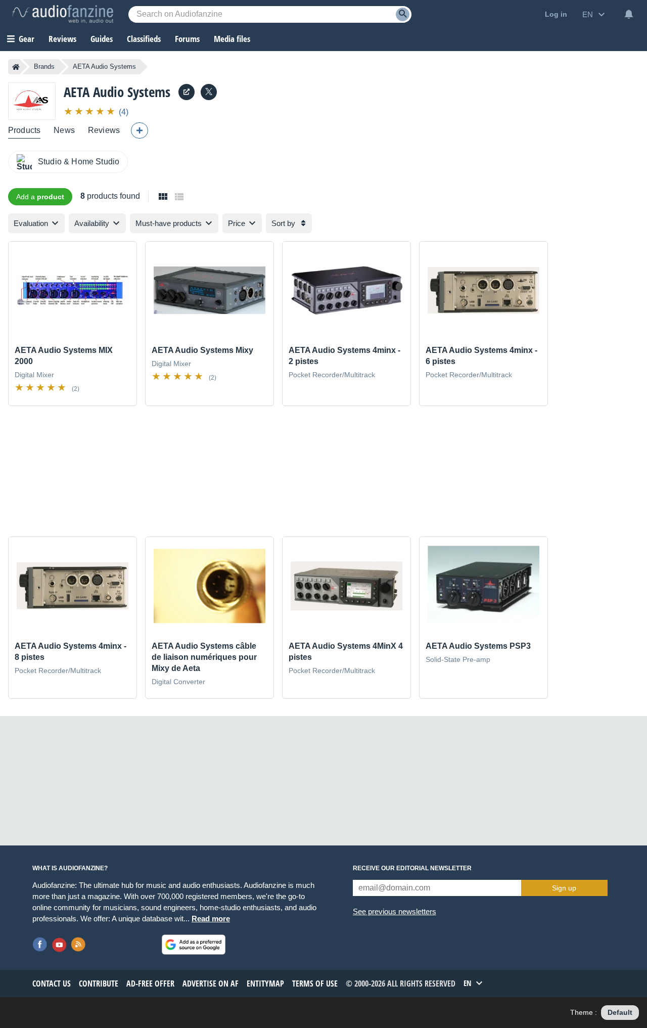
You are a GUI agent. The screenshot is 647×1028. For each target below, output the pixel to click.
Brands (44, 66)
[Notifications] (629, 14)
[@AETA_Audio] (209, 92)
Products (24, 130)
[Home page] (16, 66)
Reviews (62, 38)
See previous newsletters (394, 911)
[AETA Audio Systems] (32, 101)
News (64, 130)
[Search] (402, 14)
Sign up (564, 888)
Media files (232, 38)
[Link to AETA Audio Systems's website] (186, 92)
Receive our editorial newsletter (412, 868)
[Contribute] (139, 130)
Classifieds (144, 38)
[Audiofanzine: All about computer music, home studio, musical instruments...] (62, 14)
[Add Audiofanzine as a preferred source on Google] (193, 944)
